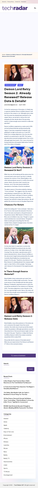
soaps (5, 465)
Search (6, 363)
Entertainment (10, 85)
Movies (6, 448)
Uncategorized (8, 475)
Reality (6, 455)
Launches (6, 445)
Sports (6, 468)
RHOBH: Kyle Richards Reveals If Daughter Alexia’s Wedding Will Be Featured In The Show (18, 407)
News (20, 85)
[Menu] (35, 7)
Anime (5, 422)
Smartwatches (8, 461)
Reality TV (7, 458)
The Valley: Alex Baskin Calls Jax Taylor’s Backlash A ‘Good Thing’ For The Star (16, 393)
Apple (5, 425)
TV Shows (7, 471)
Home (3, 54)
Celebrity (6, 428)
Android (6, 418)
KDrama (6, 442)
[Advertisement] (19, 32)
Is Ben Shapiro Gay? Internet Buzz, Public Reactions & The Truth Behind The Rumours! (17, 381)
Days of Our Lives (9, 432)
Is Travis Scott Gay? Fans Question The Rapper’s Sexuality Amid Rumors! (19, 387)
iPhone (6, 438)
